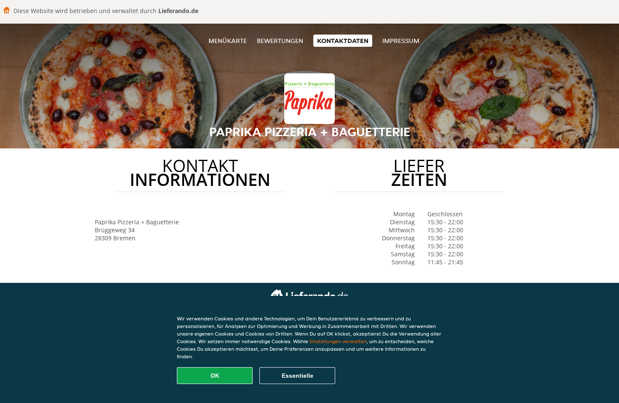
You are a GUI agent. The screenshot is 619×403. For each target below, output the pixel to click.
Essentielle (297, 375)
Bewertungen (280, 40)
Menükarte (227, 40)
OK (215, 375)
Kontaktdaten (342, 40)
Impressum (400, 40)
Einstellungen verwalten (338, 341)
